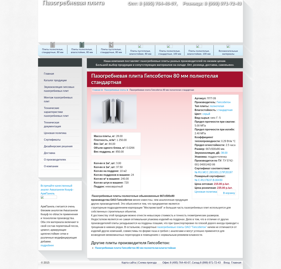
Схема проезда (147, 262)
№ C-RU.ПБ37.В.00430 (208, 180)
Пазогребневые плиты (115, 90)
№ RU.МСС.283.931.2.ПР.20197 (214, 172)
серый (206, 114)
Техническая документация (52, 124)
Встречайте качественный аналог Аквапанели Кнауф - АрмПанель (57, 189)
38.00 (224, 152)
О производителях (55, 159)
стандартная (225, 110)
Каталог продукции (55, 80)
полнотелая (217, 106)
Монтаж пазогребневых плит (58, 99)
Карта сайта (129, 262)
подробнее (47, 245)
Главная (96, 90)
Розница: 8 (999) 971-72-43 (212, 3)
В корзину (229, 193)
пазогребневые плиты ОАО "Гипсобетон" (182, 227)
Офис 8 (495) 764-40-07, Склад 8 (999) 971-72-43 (191, 262)
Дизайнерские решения (58, 146)
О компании (51, 166)
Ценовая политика (206, 191)
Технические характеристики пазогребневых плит (56, 112)
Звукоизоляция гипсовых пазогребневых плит (59, 89)
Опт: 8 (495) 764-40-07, (154, 3)
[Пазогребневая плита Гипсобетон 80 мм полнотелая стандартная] (115, 96)
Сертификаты (52, 139)
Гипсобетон (224, 102)
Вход (227, 262)
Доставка (49, 153)
